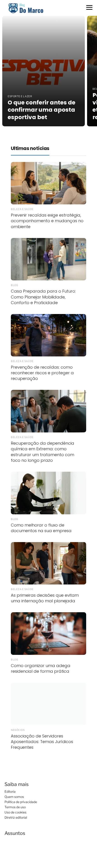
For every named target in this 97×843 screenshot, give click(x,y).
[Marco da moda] (26, 7)
